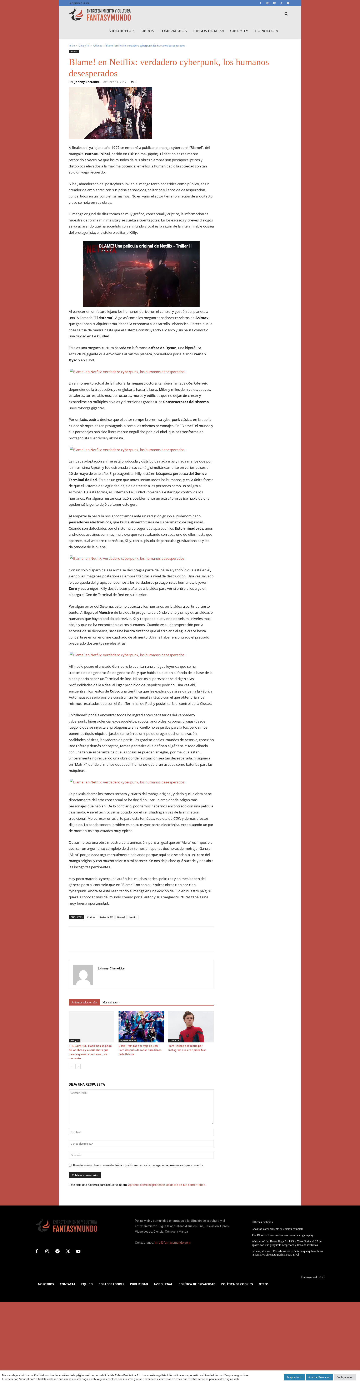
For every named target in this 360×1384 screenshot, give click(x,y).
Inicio (72, 45)
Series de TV (106, 917)
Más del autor (110, 1002)
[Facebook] (261, 3)
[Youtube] (288, 3)
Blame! (121, 917)
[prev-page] (71, 1066)
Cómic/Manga (173, 31)
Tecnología (266, 31)
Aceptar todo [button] (294, 1377)
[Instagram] (267, 3)
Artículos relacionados (84, 1002)
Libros (147, 31)
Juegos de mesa (208, 31)
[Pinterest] (92, 942)
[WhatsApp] (102, 942)
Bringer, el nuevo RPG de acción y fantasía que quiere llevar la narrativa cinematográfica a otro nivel (287, 1253)
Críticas (97, 45)
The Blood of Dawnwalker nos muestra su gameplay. (283, 1235)
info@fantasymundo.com (173, 1242)
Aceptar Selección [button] (319, 1377)
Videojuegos (122, 31)
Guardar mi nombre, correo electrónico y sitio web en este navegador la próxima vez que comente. (138, 1165)
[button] (286, 14)
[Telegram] (274, 3)
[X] (281, 3)
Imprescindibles (128, 1040)
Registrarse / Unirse (79, 2)
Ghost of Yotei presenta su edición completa (277, 1229)
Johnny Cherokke (87, 82)
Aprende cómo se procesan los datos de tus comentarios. (167, 1185)
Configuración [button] (344, 1377)
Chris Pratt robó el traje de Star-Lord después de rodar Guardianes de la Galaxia (140, 1050)
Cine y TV (239, 31)
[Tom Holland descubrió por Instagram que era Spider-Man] (191, 1026)
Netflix (133, 917)
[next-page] (78, 1066)
